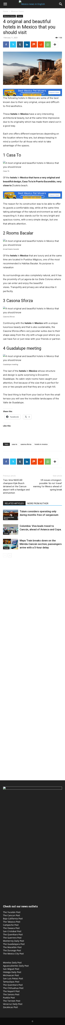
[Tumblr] (20, 44)
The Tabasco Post (11, 921)
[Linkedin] (27, 44)
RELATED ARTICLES (14, 503)
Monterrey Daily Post (13, 940)
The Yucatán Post (11, 912)
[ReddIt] (41, 44)
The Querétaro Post (13, 934)
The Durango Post (12, 950)
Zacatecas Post (10, 1007)
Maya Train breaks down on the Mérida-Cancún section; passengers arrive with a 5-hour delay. (41, 544)
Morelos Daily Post (12, 962)
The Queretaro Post (13, 984)
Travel (20, 16)
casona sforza (26, 444)
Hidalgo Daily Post (12, 972)
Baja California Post (13, 918)
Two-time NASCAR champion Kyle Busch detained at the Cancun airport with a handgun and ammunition (16, 486)
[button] (5, 4)
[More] (55, 44)
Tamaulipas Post (11, 981)
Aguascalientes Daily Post (16, 965)
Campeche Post (11, 924)
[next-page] (10, 555)
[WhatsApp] (48, 44)
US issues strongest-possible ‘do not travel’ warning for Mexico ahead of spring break (47, 485)
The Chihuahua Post (13, 988)
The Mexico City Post (13, 953)
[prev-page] (5, 555)
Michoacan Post (11, 975)
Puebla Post (9, 997)
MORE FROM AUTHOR (37, 503)
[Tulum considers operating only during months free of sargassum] (10, 515)
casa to (14, 444)
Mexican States (17, 11)
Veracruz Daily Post (12, 1004)
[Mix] (34, 44)
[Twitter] (13, 44)
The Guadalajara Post (14, 944)
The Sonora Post (11, 994)
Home (5, 11)
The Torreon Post (11, 1000)
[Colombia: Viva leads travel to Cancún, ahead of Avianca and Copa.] (10, 529)
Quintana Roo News (9, 518)
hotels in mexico (41, 444)
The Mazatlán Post (12, 947)
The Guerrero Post (12, 937)
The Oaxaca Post (11, 928)
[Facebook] (6, 44)
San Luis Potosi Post (13, 978)
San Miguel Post (11, 968)
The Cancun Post (11, 915)
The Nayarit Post (11, 991)
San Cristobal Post (12, 931)
